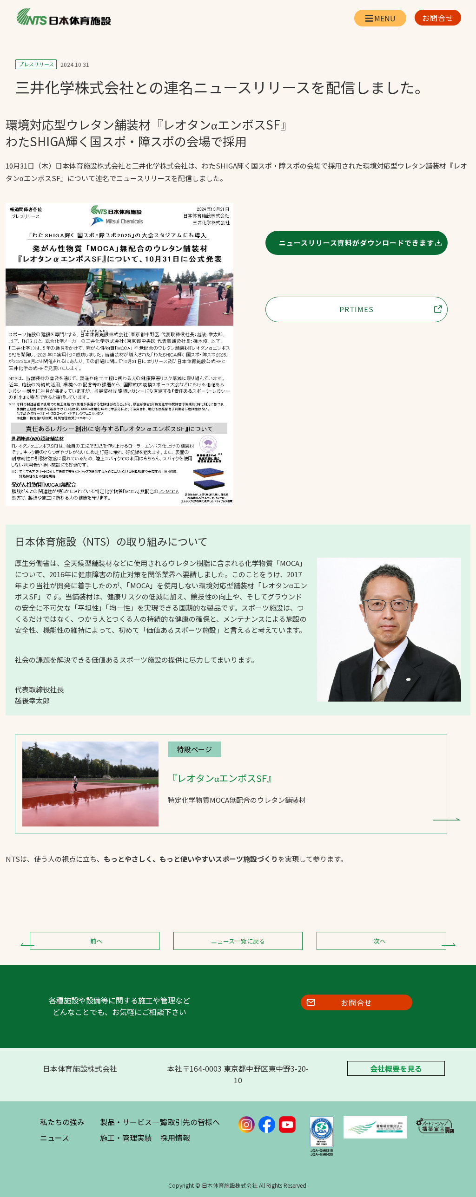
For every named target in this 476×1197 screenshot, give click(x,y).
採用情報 (175, 1137)
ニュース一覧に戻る (238, 941)
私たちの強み (62, 1121)
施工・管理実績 (126, 1137)
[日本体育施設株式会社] (63, 16)
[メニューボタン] (380, 18)
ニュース (54, 1137)
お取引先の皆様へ (190, 1121)
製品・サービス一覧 (133, 1121)
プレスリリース (36, 64)
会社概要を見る (396, 1068)
